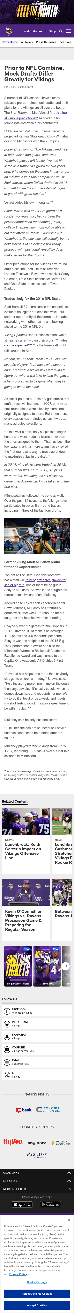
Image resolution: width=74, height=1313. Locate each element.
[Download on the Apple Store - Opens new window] (22, 1204)
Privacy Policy (18, 1274)
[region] (37, 1264)
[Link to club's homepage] (8, 29)
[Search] (60, 31)
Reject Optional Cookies (37, 1293)
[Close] (69, 1220)
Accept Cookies (37, 1305)
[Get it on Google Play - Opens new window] (50, 1206)
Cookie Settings (37, 1282)
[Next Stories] (65, 966)
